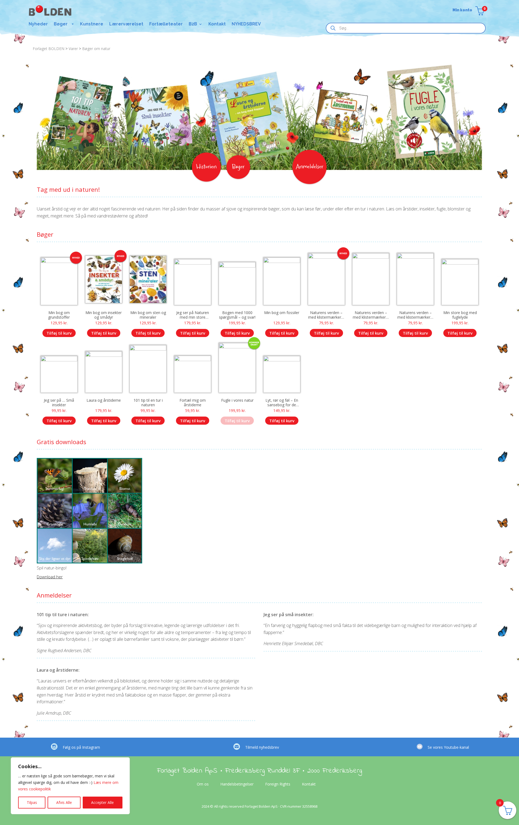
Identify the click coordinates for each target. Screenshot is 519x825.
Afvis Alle (64, 802)
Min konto (462, 10)
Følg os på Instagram (81, 747)
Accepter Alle (102, 802)
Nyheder (38, 24)
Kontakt (217, 24)
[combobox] (406, 28)
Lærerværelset (126, 24)
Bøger (61, 24)
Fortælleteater (166, 24)
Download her (50, 576)
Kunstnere (91, 24)
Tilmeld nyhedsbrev (262, 747)
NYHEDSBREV (246, 24)
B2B (193, 24)
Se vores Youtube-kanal (448, 747)
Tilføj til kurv (59, 333)
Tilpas (32, 802)
